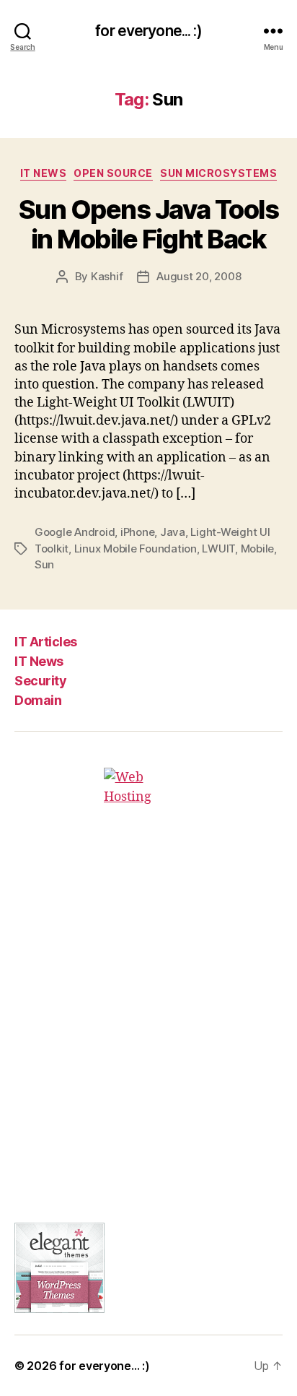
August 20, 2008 (198, 276)
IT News (43, 173)
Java (172, 532)
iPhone (137, 532)
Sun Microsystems (218, 173)
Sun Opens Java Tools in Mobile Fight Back (148, 224)
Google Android (75, 532)
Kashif (107, 276)
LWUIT (218, 548)
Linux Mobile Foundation (135, 548)
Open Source (113, 173)
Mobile (257, 548)
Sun (44, 564)
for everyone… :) (104, 1365)
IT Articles (45, 641)
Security (40, 680)
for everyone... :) (148, 30)
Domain (37, 700)
